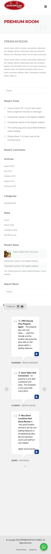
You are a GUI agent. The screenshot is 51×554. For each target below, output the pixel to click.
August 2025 (9, 181)
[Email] (22, 306)
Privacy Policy (21, 549)
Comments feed (10, 230)
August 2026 (9, 166)
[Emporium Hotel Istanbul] (14, 5)
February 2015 (10, 186)
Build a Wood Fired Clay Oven (25, 252)
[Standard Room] (44, 28)
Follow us (11, 306)
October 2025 (10, 176)
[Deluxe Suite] (38, 28)
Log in (6, 220)
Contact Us (33, 549)
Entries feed (9, 225)
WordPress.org (10, 235)
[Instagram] (18, 306)
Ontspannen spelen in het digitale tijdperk (26, 117)
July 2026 (8, 171)
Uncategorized (10, 203)
